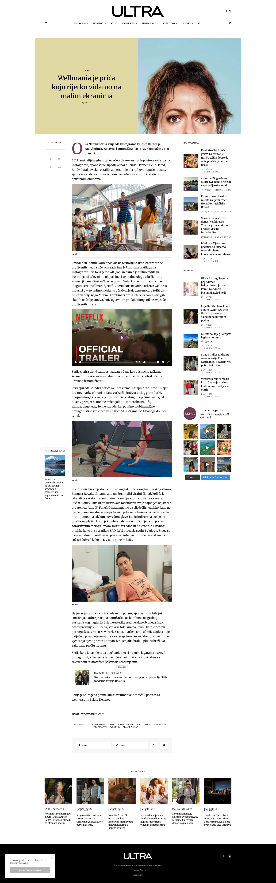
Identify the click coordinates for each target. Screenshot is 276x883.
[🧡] (207, 464)
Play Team (157, 865)
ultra (147, 725)
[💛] (207, 431)
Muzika (48, 809)
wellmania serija (130, 727)
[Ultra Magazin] (138, 11)
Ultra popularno (99, 727)
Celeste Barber (147, 144)
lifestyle (111, 725)
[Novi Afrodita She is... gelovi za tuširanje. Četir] (191, 447)
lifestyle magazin (126, 725)
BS (199, 23)
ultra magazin (159, 725)
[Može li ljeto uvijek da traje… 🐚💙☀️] (207, 447)
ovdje (25, 863)
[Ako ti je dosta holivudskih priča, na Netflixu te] (191, 431)
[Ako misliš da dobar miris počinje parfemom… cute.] (224, 447)
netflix (139, 725)
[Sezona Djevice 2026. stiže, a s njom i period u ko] (224, 431)
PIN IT (124, 218)
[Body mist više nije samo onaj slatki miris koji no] (191, 464)
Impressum (138, 875)
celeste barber (98, 725)
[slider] (106, 362)
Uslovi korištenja (138, 870)
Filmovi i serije (102, 673)
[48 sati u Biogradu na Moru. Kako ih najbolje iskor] (224, 464)
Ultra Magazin (54, 143)
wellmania (115, 727)
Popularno (86, 70)
